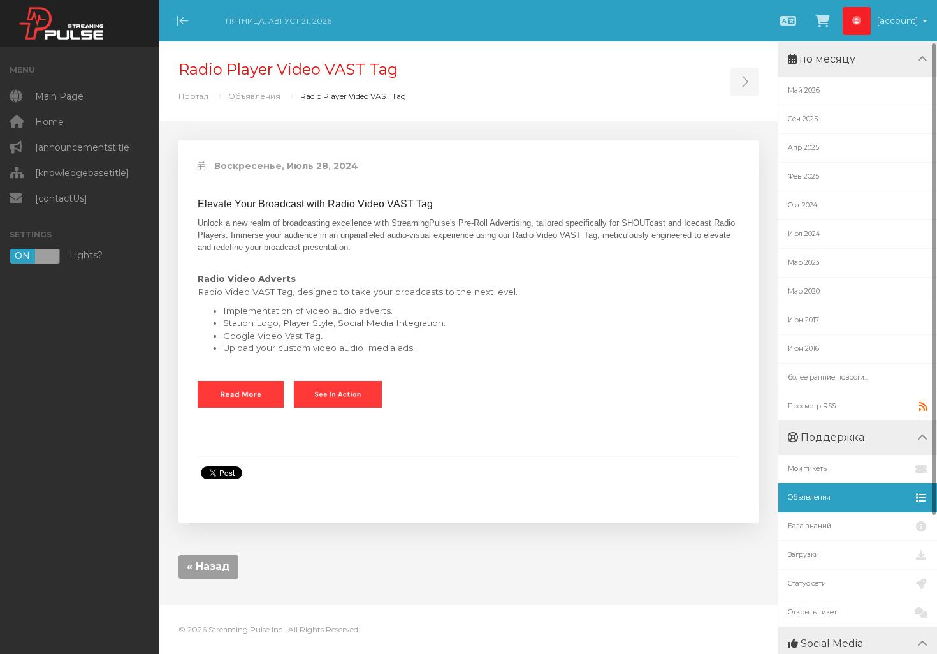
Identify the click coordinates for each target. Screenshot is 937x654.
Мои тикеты (808, 468)
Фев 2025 (803, 176)
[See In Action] (338, 394)
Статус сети (807, 583)
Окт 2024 (802, 205)
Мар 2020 (804, 291)
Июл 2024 (804, 234)
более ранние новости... (828, 377)
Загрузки (803, 555)
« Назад (208, 566)
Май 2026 (804, 90)
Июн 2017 (803, 320)
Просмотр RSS (812, 406)
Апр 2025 (803, 148)
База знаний (809, 526)
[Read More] (241, 394)
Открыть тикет (812, 612)
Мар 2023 (804, 262)
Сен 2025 (803, 119)
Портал (193, 96)
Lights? (59, 255)
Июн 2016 (803, 349)
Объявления (254, 96)
